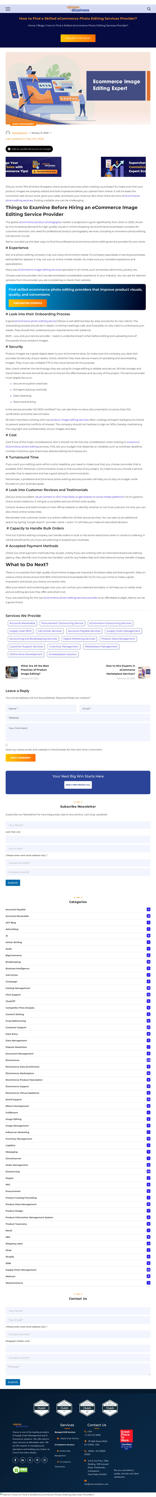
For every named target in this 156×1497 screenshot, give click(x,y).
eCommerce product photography (40, 222)
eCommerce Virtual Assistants (22, 1093)
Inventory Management (64, 646)
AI (7, 935)
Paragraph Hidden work (18, 1341)
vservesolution (19, 132)
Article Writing (14, 942)
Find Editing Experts (28, 303)
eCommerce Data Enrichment (22, 1066)
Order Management (17, 1165)
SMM (8, 1263)
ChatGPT (10, 1001)
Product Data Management (118, 638)
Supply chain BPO (21, 631)
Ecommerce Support (17, 1086)
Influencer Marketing (17, 1132)
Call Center (12, 975)
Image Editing (13, 1119)
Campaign (11, 981)
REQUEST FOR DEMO (78, 38)
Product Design (14, 1211)
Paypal (9, 1178)
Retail (9, 1230)
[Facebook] (15, 1460)
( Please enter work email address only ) (27, 855)
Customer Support (16, 1027)
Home (31, 25)
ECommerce (12, 1060)
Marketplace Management (101, 646)
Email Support (14, 1099)
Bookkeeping (13, 962)
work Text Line (13, 832)
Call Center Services (50, 631)
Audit (9, 948)
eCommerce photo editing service (36, 321)
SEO (8, 1237)
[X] (30, 1460)
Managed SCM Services (65, 1432)
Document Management (20, 1053)
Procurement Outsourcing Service (62, 623)
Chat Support (13, 994)
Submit (13, 882)
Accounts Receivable (22, 623)
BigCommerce (14, 955)
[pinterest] (37, 1460)
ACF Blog (11, 922)
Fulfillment (12, 1112)
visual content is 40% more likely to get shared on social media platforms (79, 496)
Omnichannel (13, 1158)
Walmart (10, 1276)
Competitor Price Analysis (20, 1007)
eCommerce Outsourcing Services (110, 623)
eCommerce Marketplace (20, 1073)
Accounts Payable (16, 909)
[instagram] (45, 1460)
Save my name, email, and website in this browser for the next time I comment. (54, 749)
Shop (8, 1250)
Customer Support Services (26, 646)
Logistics (10, 1145)
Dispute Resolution (16, 1047)
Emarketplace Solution (63, 654)
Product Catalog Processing (21, 1197)
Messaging (12, 1152)
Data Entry (12, 1034)
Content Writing (15, 1014)
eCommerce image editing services (39, 269)
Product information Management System (29, 1217)
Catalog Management (18, 988)
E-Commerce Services (64, 1445)
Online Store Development (26, 654)
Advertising (12, 929)
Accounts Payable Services (84, 631)
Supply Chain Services (69, 1438)
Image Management (23, 124)
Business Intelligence (17, 968)
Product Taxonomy (16, 1224)
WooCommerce (14, 1283)
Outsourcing (13, 1171)
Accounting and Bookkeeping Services (33, 638)
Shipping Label (14, 1243)
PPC (8, 1184)
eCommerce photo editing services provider (71, 597)
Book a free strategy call (78, 785)
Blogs (40, 25)
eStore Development (17, 1106)
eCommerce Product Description (24, 1079)
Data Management (16, 1040)
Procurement (13, 1191)
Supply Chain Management (123, 631)
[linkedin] (23, 1460)
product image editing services (70, 419)
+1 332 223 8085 (92, 1435)
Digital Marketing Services (79, 638)
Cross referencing (16, 1021)
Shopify (10, 1256)
